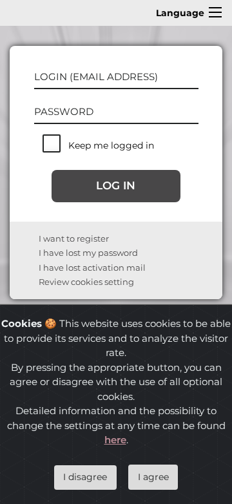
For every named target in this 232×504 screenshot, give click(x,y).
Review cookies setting (86, 282)
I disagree (85, 477)
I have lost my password (88, 252)
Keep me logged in (111, 145)
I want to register (74, 238)
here (115, 440)
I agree (153, 477)
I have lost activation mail (92, 267)
